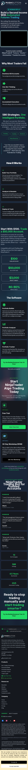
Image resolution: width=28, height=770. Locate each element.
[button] (26, 3)
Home (3, 699)
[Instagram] (7, 721)
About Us (3, 701)
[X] (10, 721)
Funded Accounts (5, 693)
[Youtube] (14, 721)
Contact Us (4, 704)
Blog (2, 708)
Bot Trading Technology (7, 665)
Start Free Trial (7, 675)
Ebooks (3, 687)
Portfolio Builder (5, 667)
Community (4, 691)
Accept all (14, 762)
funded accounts (14, 470)
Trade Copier (4, 673)
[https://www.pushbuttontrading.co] (11, 3)
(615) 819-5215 (7, 658)
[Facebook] (3, 721)
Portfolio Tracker (6, 671)
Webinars (3, 689)
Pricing (3, 706)
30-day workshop (7, 678)
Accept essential (14, 766)
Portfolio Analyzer (6, 669)
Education (4, 685)
